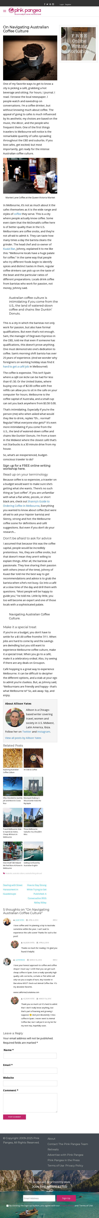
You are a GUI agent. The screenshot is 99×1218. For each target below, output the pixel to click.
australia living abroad (33, 873)
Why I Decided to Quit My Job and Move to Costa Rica (12, 800)
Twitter (26, 731)
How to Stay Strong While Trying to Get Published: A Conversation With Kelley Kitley (36, 894)
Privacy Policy (74, 1165)
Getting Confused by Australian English (32, 864)
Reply (55, 920)
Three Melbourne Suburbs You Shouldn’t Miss (33, 832)
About (51, 1138)
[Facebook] (44, 4)
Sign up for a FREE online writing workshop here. (26, 467)
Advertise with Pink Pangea (65, 1154)
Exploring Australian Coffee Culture (11, 770)
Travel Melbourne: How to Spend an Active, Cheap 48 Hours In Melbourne (12, 833)
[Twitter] (47, 4)
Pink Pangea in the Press (64, 1160)
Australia (9, 873)
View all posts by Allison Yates (23, 738)
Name (9, 1050)
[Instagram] (53, 4)
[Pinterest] (50, 4)
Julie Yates (20, 920)
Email (8, 1065)
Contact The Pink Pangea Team (68, 1144)
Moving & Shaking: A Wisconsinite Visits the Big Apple (32, 800)
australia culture (19, 873)
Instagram (43, 731)
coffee (17, 214)
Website (8, 1077)
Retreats (53, 1149)
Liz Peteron (20, 960)
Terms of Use (56, 1165)
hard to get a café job (16, 366)
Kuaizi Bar (9, 248)
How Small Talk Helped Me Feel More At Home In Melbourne (12, 865)
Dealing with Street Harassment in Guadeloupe (12, 889)
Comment (10, 1090)
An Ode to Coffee (30, 769)
